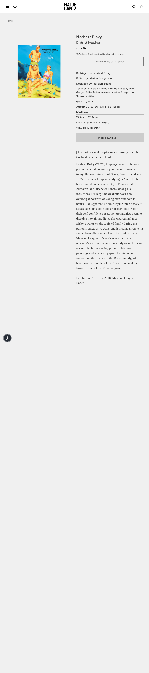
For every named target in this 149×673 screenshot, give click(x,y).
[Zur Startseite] (74, 7)
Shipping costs (94, 54)
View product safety (88, 127)
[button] (7, 338)
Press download (107, 137)
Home (9, 20)
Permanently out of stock (110, 61)
